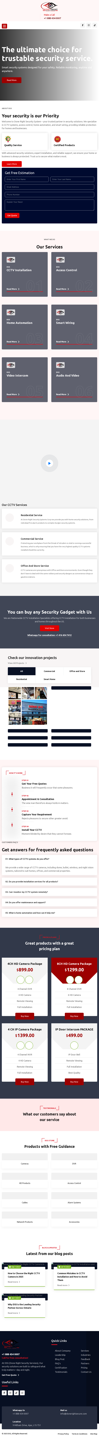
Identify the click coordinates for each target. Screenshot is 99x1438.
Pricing (84, 1367)
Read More (11, 84)
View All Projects (16, 663)
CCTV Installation (19, 265)
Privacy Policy (63, 1434)
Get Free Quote (9, 1375)
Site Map (93, 1434)
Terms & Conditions (79, 1434)
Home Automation (19, 317)
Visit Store (49, 628)
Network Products (25, 1222)
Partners (85, 1363)
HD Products (24, 1183)
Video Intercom (17, 370)
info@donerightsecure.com (73, 1413)
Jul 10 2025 (65, 1267)
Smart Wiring (65, 317)
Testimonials (61, 1372)
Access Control (66, 265)
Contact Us (86, 1372)
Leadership (60, 1355)
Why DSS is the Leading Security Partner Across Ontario (24, 1306)
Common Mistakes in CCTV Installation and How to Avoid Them (72, 1276)
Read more (13, 1282)
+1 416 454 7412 (64, 635)
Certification (61, 1367)
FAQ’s (58, 1363)
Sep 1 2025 (15, 1267)
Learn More (12, 164)
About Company (63, 1350)
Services (85, 1350)
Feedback (85, 1359)
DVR (74, 1164)
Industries (85, 1355)
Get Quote (12, 215)
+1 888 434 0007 (52, 18)
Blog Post (59, 1359)
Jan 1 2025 (15, 1298)
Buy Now (25, 1016)
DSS (9, 1434)
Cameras (25, 1164)
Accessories (74, 1222)
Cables (25, 1202)
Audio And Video (67, 370)
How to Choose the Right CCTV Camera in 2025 (24, 1275)
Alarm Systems (74, 1202)
